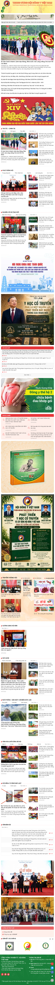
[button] (2, 10)
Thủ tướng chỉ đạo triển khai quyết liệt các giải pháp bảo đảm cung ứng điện (46, 774)
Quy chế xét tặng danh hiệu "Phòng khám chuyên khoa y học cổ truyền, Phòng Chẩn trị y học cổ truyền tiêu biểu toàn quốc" (27, 369)
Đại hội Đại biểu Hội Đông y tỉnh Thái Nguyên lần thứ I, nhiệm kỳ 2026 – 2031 (22, 82)
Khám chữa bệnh (6, 660)
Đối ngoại (12, 131)
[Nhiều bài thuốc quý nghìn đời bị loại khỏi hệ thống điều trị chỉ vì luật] (33, 245)
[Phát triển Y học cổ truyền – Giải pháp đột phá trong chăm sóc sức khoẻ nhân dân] (33, 691)
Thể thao (30, 744)
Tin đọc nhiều (6, 415)
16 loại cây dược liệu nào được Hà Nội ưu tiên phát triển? (45, 706)
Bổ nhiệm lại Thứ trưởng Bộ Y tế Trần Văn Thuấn (46, 797)
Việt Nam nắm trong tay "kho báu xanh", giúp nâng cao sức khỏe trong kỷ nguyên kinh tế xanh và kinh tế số (46, 665)
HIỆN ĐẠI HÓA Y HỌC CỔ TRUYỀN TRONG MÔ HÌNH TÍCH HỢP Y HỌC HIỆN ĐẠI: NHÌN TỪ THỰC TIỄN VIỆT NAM (16, 420)
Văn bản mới (6, 348)
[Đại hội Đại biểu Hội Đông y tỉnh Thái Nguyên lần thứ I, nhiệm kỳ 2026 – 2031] (33, 186)
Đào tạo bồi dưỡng (21, 215)
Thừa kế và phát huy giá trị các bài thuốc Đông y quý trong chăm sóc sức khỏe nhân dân (26, 73)
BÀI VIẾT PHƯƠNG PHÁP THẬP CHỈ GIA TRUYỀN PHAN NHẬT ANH (15, 434)
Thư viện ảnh (37, 578)
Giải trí (4, 744)
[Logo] (7, 3)
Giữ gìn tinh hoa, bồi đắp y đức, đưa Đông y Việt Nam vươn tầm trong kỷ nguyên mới (25, 76)
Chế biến (14, 702)
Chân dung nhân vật (21, 660)
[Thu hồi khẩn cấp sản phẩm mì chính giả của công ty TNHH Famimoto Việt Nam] (33, 791)
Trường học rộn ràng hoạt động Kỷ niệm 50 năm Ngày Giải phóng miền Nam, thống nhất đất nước (46, 765)
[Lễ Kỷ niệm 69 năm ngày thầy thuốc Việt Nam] (11, 586)
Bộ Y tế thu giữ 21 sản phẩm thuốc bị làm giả (46, 814)
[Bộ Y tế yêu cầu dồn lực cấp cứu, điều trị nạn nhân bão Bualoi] (33, 674)
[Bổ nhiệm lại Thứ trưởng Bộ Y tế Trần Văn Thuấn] (33, 799)
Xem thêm (32, 131)
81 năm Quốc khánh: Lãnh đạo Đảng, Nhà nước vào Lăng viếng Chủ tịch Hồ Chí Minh (27, 62)
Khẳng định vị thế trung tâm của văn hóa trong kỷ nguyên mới (13, 765)
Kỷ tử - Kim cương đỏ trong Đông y (43, 614)
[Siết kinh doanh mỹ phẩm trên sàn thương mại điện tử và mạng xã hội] (33, 807)
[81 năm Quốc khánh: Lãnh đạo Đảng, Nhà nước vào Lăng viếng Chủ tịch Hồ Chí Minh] (27, 42)
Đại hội (29, 173)
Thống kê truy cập (8, 928)
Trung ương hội (6, 173)
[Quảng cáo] (27, 111)
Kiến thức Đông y (6, 215)
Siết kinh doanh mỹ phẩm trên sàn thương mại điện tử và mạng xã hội (46, 807)
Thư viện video (26, 578)
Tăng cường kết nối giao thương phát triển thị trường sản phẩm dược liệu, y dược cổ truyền (46, 732)
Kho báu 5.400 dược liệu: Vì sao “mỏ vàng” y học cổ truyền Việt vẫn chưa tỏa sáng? (27, 588)
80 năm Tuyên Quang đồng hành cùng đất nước (46, 756)
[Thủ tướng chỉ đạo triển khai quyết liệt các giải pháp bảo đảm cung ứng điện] (33, 774)
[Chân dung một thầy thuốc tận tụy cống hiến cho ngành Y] (13, 638)
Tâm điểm (22, 131)
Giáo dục (20, 744)
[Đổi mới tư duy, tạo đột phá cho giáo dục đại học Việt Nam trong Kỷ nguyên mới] (33, 136)
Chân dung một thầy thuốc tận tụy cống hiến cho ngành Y (13, 649)
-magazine (49, 578)
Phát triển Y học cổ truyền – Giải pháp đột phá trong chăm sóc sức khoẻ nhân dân (46, 690)
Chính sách (13, 786)
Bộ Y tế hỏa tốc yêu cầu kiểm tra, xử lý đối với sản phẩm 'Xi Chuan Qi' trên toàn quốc (13, 807)
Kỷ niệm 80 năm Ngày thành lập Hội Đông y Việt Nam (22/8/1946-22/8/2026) (22, 79)
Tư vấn (4, 786)
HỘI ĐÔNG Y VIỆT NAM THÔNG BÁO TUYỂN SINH (40, 419)
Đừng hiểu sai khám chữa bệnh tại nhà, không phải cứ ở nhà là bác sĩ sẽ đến (46, 227)
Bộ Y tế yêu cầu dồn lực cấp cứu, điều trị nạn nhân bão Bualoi (46, 673)
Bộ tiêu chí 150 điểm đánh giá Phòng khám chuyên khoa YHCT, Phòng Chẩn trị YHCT (24, 364)
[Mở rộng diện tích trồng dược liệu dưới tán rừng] (33, 716)
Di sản (11, 744)
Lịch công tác (39, 173)
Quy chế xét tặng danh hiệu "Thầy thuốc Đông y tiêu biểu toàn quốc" (30, 853)
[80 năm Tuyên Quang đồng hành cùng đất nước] (33, 757)
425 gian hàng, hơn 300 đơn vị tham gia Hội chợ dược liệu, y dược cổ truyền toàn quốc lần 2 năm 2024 (46, 723)
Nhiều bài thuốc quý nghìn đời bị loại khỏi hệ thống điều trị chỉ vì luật (46, 244)
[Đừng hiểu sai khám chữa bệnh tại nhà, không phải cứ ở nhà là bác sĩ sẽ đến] (33, 228)
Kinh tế (39, 744)
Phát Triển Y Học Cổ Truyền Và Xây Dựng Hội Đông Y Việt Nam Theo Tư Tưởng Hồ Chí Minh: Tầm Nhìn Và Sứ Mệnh (26, 89)
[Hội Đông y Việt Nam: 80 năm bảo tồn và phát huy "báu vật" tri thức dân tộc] (33, 195)
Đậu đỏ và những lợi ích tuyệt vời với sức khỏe (43, 595)
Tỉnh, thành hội (19, 173)
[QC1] (27, 467)
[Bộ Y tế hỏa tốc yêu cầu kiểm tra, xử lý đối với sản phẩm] (13, 796)
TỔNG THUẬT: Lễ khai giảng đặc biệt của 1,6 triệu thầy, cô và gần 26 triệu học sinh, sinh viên (46, 748)
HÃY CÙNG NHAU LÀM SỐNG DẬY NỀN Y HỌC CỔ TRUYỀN (16, 427)
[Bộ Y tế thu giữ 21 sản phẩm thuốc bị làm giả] (33, 816)
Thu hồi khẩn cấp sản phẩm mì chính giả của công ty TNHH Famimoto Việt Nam (46, 790)
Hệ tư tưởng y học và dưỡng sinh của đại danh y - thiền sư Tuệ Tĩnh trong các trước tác (46, 236)
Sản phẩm (4, 702)
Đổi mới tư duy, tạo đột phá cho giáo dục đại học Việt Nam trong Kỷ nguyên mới (23, 93)
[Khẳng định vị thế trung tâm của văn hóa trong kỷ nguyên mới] (13, 754)
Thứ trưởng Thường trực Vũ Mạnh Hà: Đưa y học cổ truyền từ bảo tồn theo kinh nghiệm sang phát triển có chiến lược (46, 144)
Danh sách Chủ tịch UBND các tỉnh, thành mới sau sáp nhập (26, 22)
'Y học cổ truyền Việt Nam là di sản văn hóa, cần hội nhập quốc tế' (46, 682)
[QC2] (27, 395)
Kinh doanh (24, 702)
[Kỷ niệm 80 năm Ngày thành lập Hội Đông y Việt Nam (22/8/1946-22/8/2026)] (33, 178)
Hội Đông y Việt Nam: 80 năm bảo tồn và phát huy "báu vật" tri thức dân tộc (22, 85)
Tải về (5, 355)
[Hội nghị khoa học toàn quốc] (27, 273)
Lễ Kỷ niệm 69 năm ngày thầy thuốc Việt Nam (10, 595)
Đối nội (4, 131)
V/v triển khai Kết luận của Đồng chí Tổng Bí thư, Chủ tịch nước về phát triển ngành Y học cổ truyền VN (26, 358)
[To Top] (52, 980)
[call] (52, 963)
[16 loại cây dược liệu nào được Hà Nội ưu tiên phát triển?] (33, 707)
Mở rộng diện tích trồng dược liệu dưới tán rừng (41, 427)
